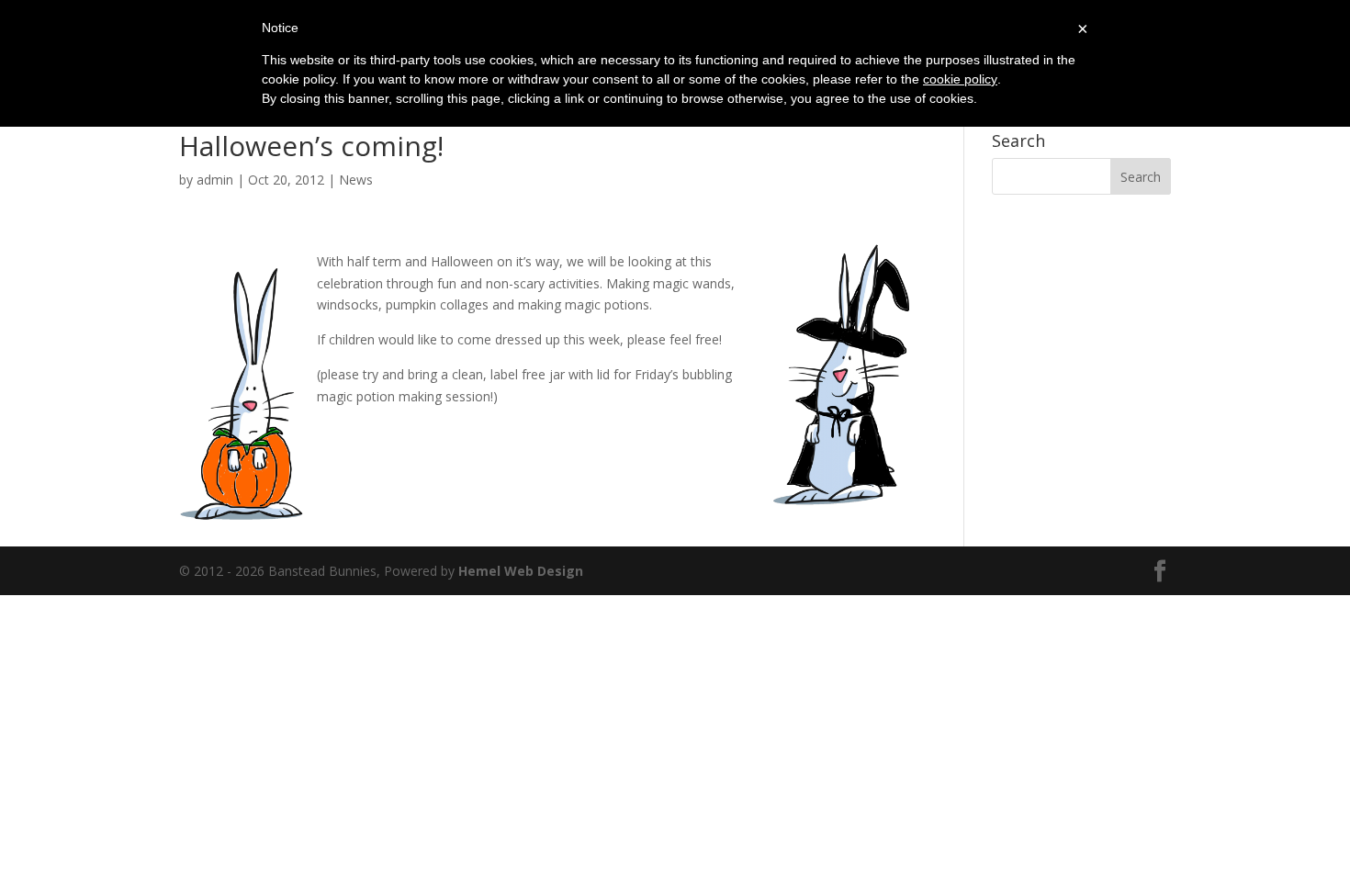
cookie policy (960, 79)
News (356, 179)
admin (215, 179)
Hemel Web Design (520, 571)
